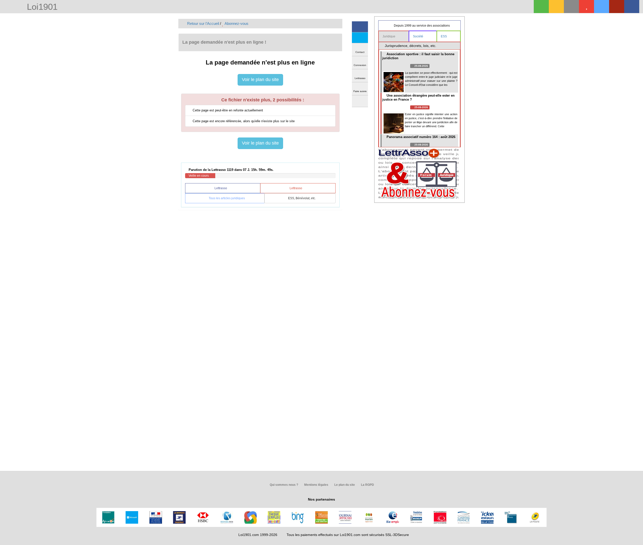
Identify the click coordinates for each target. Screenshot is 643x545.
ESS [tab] (444, 36)
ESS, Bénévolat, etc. (301, 198)
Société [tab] (418, 36)
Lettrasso (221, 188)
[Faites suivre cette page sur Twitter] (360, 37)
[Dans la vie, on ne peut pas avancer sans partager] (616, 6)
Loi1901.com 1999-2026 (257, 535)
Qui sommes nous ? (283, 485)
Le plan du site (344, 485)
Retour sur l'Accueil (202, 23)
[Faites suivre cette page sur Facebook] (360, 26)
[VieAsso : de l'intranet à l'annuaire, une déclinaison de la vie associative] (631, 6)
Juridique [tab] (389, 36)
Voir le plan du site (260, 79)
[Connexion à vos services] (541, 6)
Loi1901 (41, 7)
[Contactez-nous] (571, 6)
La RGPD (367, 485)
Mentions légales (315, 485)
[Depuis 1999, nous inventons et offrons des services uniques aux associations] (601, 6)
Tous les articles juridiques (226, 198)
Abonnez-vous (236, 23)
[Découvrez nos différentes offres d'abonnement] (586, 6)
